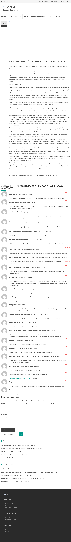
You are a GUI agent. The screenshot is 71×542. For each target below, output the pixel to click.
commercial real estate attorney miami (23, 330)
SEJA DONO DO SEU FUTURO (23, 475)
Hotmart (12, 340)
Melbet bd (13, 277)
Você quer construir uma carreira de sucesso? (14, 454)
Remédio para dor (16, 469)
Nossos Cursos (53, 1)
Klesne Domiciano (52, 175)
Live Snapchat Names (7, 475)
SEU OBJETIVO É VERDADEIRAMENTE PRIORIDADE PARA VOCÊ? (38, 472)
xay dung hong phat (16, 249)
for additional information (18, 239)
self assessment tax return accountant (23, 231)
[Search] (21, 434)
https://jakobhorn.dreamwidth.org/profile (21, 378)
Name (3, 403)
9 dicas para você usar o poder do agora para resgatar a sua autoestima (21, 448)
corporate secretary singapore (20, 374)
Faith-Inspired (14, 202)
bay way (12, 382)
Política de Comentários (12, 503)
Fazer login (62, 1)
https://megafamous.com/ (19, 267)
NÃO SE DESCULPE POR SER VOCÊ (11, 451)
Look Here (13, 194)
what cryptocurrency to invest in (20, 297)
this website (13, 322)
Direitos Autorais (10, 529)
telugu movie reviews (17, 305)
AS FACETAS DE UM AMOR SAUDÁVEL (21, 481)
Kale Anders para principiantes (9, 472)
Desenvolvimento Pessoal (10, 17)
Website (51, 403)
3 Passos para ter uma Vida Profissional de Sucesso (30, 478)
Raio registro (5, 481)
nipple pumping (15, 366)
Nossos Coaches (43, 1)
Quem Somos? (9, 517)
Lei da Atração (55, 17)
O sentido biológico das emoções (10, 458)
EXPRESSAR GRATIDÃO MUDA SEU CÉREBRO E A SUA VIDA (18, 445)
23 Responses (40, 175)
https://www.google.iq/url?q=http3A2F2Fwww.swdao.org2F (30, 257)
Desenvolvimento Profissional (34, 17)
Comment (4, 414)
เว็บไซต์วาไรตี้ (5, 469)
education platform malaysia (19, 314)
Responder (67, 192)
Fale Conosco (9, 531)
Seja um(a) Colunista (11, 519)
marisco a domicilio (16, 212)
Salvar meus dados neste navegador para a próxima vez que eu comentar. (28, 411)
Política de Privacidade (12, 505)
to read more (14, 289)
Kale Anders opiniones (7, 478)
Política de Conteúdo (11, 507)
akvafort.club (14, 348)
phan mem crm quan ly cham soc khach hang (25, 356)
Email (27, 403)
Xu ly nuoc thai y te (16, 222)
